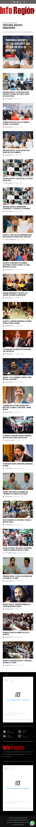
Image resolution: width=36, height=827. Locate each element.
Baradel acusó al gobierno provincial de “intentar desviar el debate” (16, 605)
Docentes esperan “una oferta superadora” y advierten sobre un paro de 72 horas (17, 549)
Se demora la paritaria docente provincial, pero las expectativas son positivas (17, 437)
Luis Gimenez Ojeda (10, 553)
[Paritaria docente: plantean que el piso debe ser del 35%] (15, 167)
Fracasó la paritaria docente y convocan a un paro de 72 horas (17, 661)
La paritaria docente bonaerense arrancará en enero (18, 465)
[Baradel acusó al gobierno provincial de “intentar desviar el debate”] (15, 593)
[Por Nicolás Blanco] (3, 440)
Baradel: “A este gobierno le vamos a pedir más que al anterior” (17, 378)
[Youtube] (20, 2)
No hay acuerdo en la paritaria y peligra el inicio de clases (17, 521)
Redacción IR (9, 99)
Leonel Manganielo (10, 239)
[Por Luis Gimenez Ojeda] (3, 553)
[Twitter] (17, 2)
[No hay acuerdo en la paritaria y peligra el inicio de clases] (15, 509)
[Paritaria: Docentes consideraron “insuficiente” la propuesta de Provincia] (15, 196)
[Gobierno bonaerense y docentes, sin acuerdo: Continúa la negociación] (15, 282)
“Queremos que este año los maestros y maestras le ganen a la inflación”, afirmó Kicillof (17, 407)
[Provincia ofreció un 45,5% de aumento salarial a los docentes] (15, 111)
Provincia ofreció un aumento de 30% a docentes (16, 633)
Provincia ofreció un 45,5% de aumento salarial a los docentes (16, 123)
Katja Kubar (8, 183)
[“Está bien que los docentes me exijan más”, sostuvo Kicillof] (15, 338)
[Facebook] (11, 2)
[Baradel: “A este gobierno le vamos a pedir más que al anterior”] (15, 366)
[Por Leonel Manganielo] (3, 239)
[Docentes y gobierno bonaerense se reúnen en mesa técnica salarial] (15, 310)
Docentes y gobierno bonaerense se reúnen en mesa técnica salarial (17, 322)
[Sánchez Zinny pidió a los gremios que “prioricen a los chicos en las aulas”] (15, 481)
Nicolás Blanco (9, 440)
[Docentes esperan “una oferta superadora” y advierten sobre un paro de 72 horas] (15, 537)
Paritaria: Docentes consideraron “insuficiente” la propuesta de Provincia (16, 208)
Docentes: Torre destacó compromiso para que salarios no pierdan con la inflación (17, 236)
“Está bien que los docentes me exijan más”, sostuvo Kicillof (17, 350)
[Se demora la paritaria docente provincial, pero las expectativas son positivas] (15, 425)
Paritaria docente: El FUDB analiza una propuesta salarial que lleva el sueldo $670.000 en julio (16, 94)
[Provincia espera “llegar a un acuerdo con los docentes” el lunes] (15, 565)
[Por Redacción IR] (3, 99)
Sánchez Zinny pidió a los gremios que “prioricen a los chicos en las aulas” (15, 493)
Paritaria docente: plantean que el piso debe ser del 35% (18, 179)
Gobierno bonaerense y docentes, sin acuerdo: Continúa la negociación (15, 294)
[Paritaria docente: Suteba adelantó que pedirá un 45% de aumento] (15, 139)
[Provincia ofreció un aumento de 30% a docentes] (15, 621)
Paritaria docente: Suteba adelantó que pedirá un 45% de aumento (16, 151)
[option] (18, 52)
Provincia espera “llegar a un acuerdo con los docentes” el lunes (17, 577)
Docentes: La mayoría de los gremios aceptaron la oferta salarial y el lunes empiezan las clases (16, 265)
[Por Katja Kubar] (3, 183)
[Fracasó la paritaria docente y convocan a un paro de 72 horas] (15, 650)
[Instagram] (14, 2)
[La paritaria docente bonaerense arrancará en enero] (15, 453)
